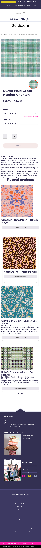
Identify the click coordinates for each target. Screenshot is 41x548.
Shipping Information (21, 519)
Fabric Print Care (21, 512)
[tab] (20, 154)
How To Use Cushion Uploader (20, 525)
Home (2, 35)
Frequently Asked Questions (21, 497)
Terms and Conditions (20, 503)
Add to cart (20, 146)
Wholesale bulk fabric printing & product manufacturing (28, 437)
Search (28, 5)
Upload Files (19, 5)
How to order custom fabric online (20, 522)
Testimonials (21, 500)
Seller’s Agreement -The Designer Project (20, 531)
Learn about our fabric (31, 116)
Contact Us (21, 509)
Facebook (23, 476)
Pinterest (29, 476)
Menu (19, 13)
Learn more (20, 232)
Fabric (5, 109)
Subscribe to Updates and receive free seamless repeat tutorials (18, 546)
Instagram (35, 476)
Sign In (11, 5)
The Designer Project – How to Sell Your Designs (20, 528)
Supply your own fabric (20, 515)
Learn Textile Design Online (21, 534)
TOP (20, 411)
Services (18, 26)
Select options (20, 227)
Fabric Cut (7, 119)
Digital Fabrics (20, 19)
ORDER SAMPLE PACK (8, 1)
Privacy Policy (20, 506)
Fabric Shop (8, 34)
